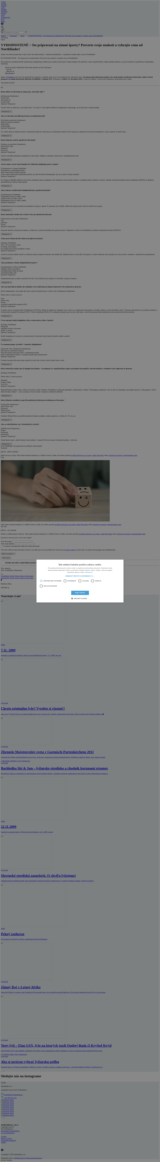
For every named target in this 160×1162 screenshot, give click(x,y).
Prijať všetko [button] (80, 593)
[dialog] (80, 580)
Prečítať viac (89, 572)
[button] (80, 576)
